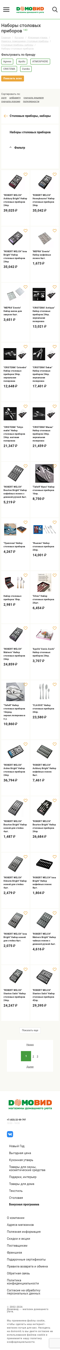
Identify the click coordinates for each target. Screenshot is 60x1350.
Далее (30, 1066)
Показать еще (30, 1030)
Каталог (19, 37)
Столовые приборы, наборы (17, 44)
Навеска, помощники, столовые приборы (24, 41)
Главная (6, 37)
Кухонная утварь (38, 37)
